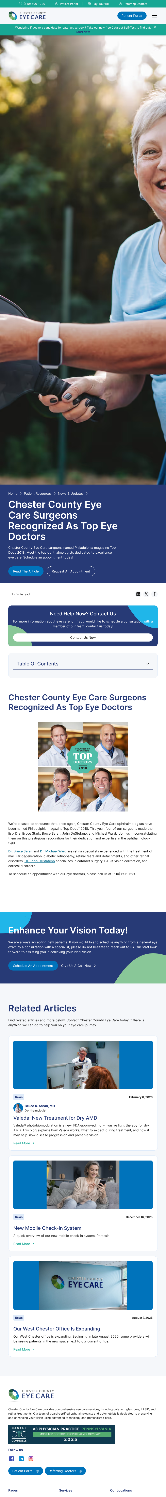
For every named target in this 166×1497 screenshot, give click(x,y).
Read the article (26, 571)
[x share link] (146, 594)
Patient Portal (132, 16)
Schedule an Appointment (33, 966)
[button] (154, 15)
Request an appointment (71, 571)
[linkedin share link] (138, 594)
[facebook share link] (154, 594)
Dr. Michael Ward (53, 851)
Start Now (83, 31)
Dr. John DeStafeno (39, 861)
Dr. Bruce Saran (20, 851)
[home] (27, 15)
